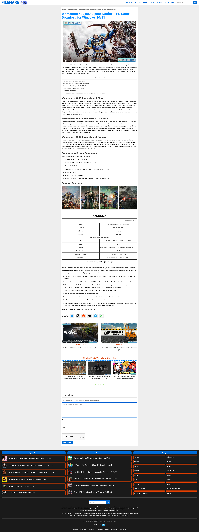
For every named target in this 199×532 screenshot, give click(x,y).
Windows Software (173, 489)
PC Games (70, 9)
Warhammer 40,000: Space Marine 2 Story (74, 81)
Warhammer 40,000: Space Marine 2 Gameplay (76, 83)
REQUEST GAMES (155, 2)
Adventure (170, 457)
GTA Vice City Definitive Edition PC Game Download (93, 465)
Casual (169, 475)
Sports (136, 471)
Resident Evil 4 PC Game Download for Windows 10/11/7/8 (96, 472)
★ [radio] (108, 257)
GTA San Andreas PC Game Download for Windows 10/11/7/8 (31, 472)
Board (169, 462)
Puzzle (169, 480)
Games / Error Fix (140, 489)
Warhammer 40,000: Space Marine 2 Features (75, 86)
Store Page (109, 262)
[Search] (195, 2)
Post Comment (67, 442)
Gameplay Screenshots (69, 90)
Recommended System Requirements (73, 88)
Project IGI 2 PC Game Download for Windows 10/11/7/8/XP (31, 465)
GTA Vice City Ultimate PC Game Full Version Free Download (30, 458)
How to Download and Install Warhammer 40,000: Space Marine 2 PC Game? (84, 93)
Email (64, 427)
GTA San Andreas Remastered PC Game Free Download (94, 485)
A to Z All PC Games (141, 493)
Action (75, 9)
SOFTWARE (142, 2)
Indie (136, 480)
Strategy (170, 484)
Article (169, 493)
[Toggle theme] (24, 2)
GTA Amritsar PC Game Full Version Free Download (27, 479)
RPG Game (138, 484)
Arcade (136, 462)
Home (64, 9)
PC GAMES (130, 2)
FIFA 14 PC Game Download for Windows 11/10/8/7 (93, 492)
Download (99, 216)
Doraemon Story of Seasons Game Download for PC (92, 458)
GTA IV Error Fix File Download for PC (22, 493)
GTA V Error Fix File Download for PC (22, 486)
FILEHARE (10, 3)
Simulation (170, 471)
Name (64, 420)
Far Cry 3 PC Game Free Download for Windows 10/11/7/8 (95, 479)
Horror (136, 466)
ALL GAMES (169, 2)
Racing (169, 466)
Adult (136, 475)
